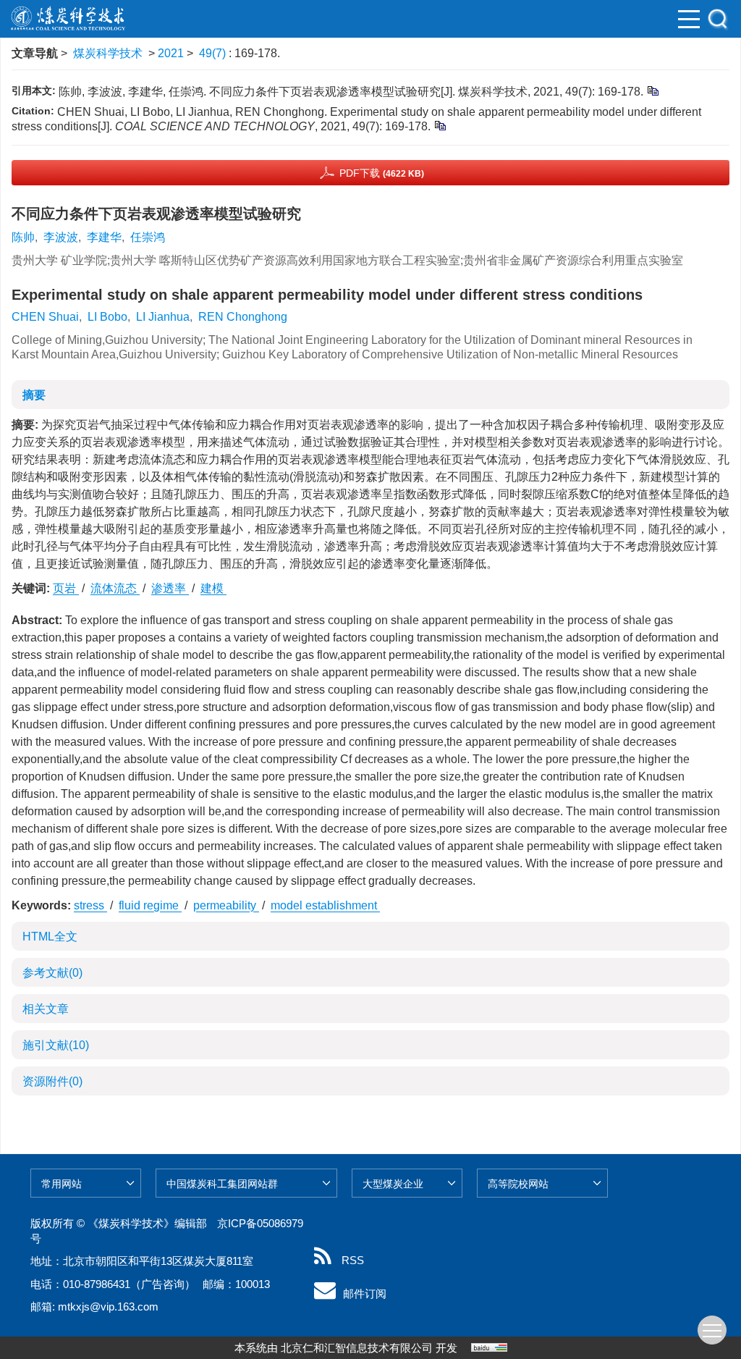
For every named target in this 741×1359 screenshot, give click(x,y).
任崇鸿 (147, 237)
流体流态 (115, 588)
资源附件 (52, 1081)
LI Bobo (107, 317)
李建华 (104, 237)
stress (90, 905)
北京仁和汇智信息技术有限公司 (357, 1348)
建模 (213, 588)
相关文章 (45, 1009)
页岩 (66, 588)
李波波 (60, 237)
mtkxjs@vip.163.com (108, 1306)
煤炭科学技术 (108, 53)
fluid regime (150, 905)
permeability (226, 905)
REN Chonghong (242, 317)
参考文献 (52, 973)
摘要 (34, 395)
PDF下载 (381, 173)
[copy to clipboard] (440, 125)
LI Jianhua (163, 317)
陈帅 (23, 237)
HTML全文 (49, 936)
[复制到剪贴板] (652, 90)
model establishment (325, 905)
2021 (171, 53)
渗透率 (170, 588)
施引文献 (55, 1045)
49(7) (214, 53)
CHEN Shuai (45, 317)
